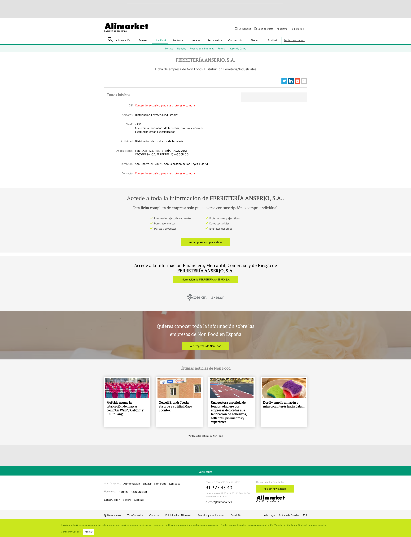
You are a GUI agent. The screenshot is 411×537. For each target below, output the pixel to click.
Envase (143, 40)
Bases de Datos (237, 48)
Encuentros (245, 28)
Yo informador (135, 515)
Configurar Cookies (71, 531)
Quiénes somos (112, 515)
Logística (178, 40)
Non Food (160, 40)
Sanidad (272, 40)
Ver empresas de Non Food (205, 346)
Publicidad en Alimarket (178, 515)
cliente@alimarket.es (219, 502)
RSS (304, 515)
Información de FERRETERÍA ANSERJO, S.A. (205, 279)
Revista (222, 48)
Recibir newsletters (294, 40)
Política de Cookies (289, 515)
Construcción (235, 40)
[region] (205, 528)
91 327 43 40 (219, 487)
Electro (254, 40)
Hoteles (196, 40)
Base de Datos (265, 28)
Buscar (110, 39)
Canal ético (237, 515)
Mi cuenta (282, 28)
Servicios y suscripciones (211, 515)
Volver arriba (205, 472)
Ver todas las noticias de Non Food (205, 435)
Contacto (154, 515)
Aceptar (88, 531)
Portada (169, 48)
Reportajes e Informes (202, 48)
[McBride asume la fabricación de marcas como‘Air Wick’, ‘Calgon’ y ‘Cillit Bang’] (127, 402)
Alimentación (123, 40)
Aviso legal (269, 515)
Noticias (181, 48)
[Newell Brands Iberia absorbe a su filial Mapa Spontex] (179, 402)
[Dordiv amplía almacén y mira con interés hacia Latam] (284, 402)
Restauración (215, 40)
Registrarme (297, 28)
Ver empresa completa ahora (205, 242)
